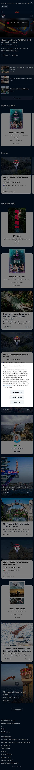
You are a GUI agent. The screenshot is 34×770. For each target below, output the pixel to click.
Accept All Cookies (17, 397)
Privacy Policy (7, 385)
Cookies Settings (17, 392)
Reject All (17, 402)
